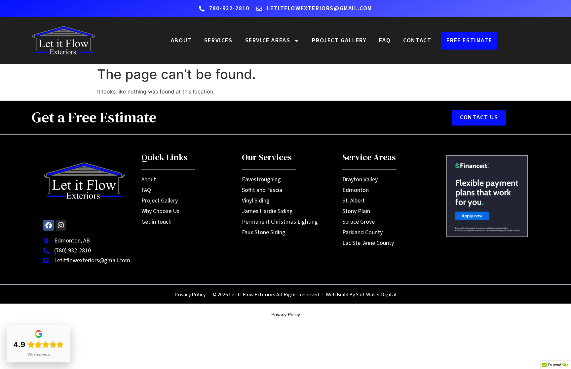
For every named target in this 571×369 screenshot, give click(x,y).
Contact (417, 40)
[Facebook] (48, 225)
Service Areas (267, 40)
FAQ (385, 40)
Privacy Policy (285, 314)
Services (218, 40)
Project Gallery (339, 40)
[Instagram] (61, 225)
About (181, 40)
